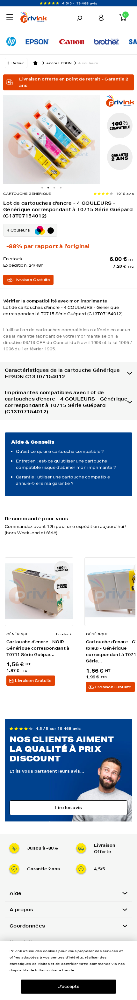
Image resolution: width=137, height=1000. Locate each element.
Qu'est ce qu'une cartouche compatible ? (60, 451)
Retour (17, 63)
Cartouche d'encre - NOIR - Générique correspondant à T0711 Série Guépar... (37, 648)
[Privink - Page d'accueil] (39, 18)
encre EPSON (59, 63)
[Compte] (101, 18)
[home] (35, 63)
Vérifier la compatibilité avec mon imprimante (63, 307)
